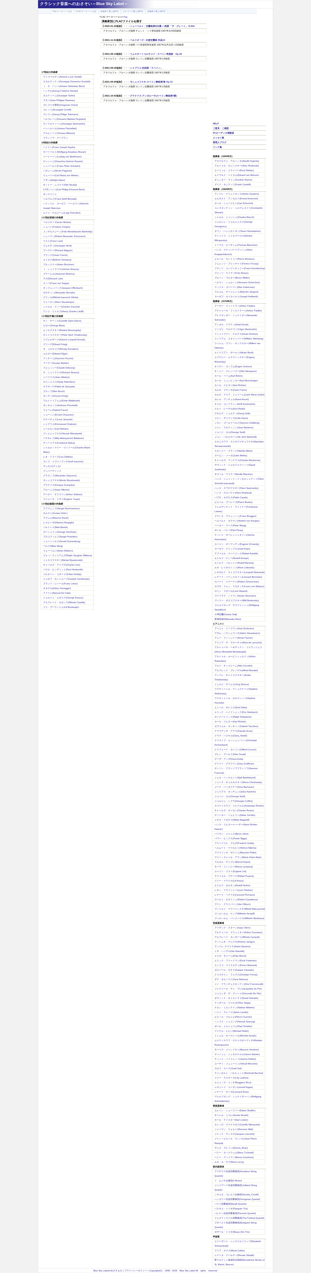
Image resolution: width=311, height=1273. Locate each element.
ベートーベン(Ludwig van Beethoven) (62, 156)
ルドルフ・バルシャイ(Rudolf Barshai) (234, 563)
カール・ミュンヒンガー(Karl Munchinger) (236, 380)
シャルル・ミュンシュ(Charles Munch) (234, 217)
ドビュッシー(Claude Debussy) (59, 367)
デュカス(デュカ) (52, 466)
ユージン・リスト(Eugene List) (230, 871)
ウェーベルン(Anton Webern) (58, 550)
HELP (216, 123)
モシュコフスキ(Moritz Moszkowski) (61, 480)
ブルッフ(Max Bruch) (54, 391)
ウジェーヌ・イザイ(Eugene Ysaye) (61, 499)
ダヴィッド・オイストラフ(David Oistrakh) (236, 998)
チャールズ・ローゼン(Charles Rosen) (234, 810)
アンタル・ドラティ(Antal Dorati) (231, 324)
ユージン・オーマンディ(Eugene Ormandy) (236, 544)
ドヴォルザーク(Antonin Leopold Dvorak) (64, 339)
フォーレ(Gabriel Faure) (55, 410)
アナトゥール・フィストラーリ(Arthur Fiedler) (238, 310)
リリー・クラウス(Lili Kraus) (229, 880)
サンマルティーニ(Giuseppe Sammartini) (64, 123)
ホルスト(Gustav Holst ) (55, 513)
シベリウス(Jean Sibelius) (56, 377)
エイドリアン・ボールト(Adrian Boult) (233, 352)
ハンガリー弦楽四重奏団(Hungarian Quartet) (237, 1199)
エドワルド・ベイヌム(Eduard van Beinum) (236, 175)
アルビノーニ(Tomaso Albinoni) (59, 133)
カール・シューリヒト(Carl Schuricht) (233, 203)
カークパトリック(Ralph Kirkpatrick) (233, 717)
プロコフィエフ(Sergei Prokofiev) (60, 536)
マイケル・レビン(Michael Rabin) (231, 1031)
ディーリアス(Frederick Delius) (59, 443)
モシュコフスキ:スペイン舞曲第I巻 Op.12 (151, 81)
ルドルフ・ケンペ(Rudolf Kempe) (231, 558)
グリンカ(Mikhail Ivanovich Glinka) (60, 297)
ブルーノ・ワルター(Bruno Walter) (232, 277)
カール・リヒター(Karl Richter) (230, 385)
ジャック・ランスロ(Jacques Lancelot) (234, 1134)
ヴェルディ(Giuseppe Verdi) (57, 245)
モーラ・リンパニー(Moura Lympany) (233, 866)
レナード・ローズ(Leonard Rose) (231, 1092)
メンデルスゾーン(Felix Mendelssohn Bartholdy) (67, 231)
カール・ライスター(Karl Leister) (231, 1120)
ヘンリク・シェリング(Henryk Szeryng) (234, 1021)
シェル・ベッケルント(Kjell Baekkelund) (235, 777)
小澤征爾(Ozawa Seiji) (225, 614)
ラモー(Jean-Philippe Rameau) (59, 100)
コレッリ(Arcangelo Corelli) (57, 109)
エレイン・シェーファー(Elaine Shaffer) (234, 1110)
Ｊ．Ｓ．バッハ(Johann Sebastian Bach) (64, 86)
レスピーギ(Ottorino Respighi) (58, 522)
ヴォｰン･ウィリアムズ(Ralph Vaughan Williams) (67, 555)
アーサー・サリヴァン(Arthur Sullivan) (62, 494)
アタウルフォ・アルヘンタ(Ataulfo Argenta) (236, 161)
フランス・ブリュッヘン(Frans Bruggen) (235, 516)
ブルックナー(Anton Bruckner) (58, 264)
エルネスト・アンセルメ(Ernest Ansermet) (236, 198)
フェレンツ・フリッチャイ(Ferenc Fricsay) (236, 263)
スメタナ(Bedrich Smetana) (57, 259)
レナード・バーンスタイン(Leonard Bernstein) (238, 577)
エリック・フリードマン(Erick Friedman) (235, 960)
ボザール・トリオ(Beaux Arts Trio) (232, 1232)
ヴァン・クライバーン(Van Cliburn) (232, 904)
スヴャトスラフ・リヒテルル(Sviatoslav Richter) (239, 805)
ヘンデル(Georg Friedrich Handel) (60, 91)
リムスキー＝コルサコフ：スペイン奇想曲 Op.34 (156, 54)
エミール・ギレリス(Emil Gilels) (230, 707)
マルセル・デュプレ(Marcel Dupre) (232, 862)
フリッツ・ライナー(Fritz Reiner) (231, 273)
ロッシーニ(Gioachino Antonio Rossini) (63, 161)
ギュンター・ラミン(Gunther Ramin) (233, 179)
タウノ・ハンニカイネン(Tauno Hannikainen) (237, 231)
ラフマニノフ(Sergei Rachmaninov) (61, 508)
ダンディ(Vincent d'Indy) (55, 396)
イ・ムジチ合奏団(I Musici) (228, 1180)
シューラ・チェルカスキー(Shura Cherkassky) (238, 782)
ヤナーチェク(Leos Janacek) (58, 419)
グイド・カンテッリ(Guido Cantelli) (232, 184)
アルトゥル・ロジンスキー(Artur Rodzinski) (236, 165)
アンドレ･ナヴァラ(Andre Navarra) (232, 946)
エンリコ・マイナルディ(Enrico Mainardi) (235, 965)
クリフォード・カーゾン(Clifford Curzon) (235, 749)
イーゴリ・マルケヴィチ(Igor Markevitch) (235, 329)
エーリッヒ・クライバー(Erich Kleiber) (234, 170)
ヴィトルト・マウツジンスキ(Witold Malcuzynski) (239, 909)
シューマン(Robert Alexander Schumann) (64, 236)
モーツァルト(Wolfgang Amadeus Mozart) (64, 152)
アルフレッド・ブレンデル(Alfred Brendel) (236, 670)
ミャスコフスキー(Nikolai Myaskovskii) (63, 560)
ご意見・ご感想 (221, 128)
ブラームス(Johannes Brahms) (59, 274)
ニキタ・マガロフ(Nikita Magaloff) (231, 819)
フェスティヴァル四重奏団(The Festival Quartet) (239, 1218)
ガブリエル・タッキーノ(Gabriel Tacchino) (236, 726)
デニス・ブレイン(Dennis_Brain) (231, 1148)
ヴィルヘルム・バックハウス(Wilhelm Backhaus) (239, 918)
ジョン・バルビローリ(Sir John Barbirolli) (235, 437)
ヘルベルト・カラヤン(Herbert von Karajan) (236, 520)
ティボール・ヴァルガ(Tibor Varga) (232, 1002)
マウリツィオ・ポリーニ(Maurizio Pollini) (235, 852)
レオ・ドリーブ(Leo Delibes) (58, 456)
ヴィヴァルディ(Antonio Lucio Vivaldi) (62, 76)
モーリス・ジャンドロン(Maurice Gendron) (236, 1049)
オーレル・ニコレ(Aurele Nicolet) (231, 1115)
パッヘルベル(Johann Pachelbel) (60, 128)
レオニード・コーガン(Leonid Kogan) (233, 1087)
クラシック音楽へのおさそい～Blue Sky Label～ (84, 3)
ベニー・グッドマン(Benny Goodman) (234, 1157)
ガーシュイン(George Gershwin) (59, 532)
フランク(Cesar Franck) (55, 255)
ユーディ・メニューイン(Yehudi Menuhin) (236, 1063)
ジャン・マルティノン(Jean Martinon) (233, 427)
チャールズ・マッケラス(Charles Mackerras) (237, 460)
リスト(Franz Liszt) (53, 241)
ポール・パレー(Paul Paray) (228, 530)
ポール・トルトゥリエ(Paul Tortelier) (233, 1026)
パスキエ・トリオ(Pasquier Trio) (231, 1208)
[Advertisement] (67, 42)
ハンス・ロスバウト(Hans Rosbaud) (233, 492)
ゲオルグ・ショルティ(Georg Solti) (232, 413)
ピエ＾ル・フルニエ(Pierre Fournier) (233, 1017)
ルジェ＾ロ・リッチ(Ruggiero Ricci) (232, 1082)
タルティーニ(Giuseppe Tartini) (59, 95)
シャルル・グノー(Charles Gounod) (61, 306)
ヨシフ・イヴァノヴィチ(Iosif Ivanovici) (63, 461)
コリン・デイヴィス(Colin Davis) (231, 418)
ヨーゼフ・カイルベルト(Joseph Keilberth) (236, 296)
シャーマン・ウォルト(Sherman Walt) (233, 1129)
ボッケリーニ (50, 194)
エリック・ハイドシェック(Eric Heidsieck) (236, 712)
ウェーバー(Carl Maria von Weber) (61, 175)
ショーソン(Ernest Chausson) (58, 414)
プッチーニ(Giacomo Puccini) (58, 358)
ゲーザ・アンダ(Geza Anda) (228, 759)
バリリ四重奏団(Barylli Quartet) (230, 1204)
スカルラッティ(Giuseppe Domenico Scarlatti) (66, 81)
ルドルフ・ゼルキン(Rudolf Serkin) (232, 885)
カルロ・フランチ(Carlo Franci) (230, 390)
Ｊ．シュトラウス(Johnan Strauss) (61, 269)
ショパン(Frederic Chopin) (56, 227)
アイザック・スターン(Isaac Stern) (232, 927)
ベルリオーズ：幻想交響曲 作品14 (147, 40)
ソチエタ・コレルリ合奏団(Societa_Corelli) (236, 1194)
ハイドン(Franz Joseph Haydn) (59, 147)
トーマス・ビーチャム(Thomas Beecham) (236, 245)
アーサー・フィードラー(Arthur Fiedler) (234, 306)
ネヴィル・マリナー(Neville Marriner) (233, 474)
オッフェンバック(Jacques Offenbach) (63, 288)
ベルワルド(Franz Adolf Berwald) (60, 199)
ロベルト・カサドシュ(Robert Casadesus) (236, 899)
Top (125, 17)
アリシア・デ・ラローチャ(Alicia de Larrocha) (238, 642)
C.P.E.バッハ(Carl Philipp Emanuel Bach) (64, 189)
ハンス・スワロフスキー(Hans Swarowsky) (236, 488)
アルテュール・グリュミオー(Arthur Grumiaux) (238, 932)
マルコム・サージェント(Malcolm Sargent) (236, 291)
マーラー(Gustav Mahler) (56, 363)
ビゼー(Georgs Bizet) (54, 325)
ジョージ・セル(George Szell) (229, 432)
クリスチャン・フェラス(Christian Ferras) (236, 974)
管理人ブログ (219, 142)
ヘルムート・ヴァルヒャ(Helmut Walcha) (235, 848)
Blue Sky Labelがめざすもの (107, 1270)
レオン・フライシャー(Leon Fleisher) (233, 890)
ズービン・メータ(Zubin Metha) (230, 455)
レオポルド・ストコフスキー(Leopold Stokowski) (239, 572)
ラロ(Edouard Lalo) (53, 278)
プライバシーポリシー (135, 1270)
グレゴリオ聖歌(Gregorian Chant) (60, 105)
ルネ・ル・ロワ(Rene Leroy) (229, 1162)
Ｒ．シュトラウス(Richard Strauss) (61, 372)
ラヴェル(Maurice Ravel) (56, 518)
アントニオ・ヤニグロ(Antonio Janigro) (234, 941)
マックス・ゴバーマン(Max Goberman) (234, 287)
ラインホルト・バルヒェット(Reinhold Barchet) (238, 1073)
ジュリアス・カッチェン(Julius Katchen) (235, 791)
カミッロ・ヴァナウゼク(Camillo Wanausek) (237, 1124)
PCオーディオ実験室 (223, 133)
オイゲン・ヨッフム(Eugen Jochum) (233, 366)
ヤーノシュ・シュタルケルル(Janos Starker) (237, 1054)
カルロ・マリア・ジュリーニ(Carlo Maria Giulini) (239, 394)
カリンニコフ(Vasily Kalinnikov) (59, 382)
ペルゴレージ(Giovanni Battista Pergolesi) (64, 119)
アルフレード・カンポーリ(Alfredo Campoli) (237, 937)
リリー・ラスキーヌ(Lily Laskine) (231, 1077)
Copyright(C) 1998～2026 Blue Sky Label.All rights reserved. (183, 1270)
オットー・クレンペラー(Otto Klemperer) (235, 371)
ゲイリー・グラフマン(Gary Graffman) (234, 763)
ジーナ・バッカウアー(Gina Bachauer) (234, 787)
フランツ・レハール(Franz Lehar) (60, 583)
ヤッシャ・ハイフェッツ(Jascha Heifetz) (235, 1059)
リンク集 (217, 147)
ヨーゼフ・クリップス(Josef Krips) (232, 548)
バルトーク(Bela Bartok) (55, 527)
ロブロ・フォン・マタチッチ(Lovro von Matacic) (239, 586)
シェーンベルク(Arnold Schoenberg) (61, 541)
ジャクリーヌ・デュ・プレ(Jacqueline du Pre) (238, 988)
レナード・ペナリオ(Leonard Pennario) (234, 894)
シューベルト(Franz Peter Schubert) (61, 166)
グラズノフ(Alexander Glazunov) (60, 475)
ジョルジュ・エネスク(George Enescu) (63, 597)
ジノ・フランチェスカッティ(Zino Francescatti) (238, 984)
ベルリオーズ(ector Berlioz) (57, 222)
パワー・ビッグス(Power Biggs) (230, 838)
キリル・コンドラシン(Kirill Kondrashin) (234, 404)
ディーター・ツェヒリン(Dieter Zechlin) (234, 815)
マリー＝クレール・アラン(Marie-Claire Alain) (237, 857)
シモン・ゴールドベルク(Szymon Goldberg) (236, 422)
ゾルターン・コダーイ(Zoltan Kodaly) (62, 574)
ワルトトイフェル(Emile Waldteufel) (61, 400)
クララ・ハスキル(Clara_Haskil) (230, 735)
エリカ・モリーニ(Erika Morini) (230, 956)
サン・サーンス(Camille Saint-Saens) (62, 320)
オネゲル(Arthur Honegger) (57, 588)
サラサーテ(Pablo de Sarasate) (59, 386)
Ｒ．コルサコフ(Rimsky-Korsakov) (60, 349)
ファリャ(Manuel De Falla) (57, 593)
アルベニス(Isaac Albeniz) (56, 489)
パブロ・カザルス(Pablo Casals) (231, 497)
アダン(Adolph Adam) (54, 180)
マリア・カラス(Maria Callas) (229, 1250)
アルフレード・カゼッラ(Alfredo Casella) (64, 602)
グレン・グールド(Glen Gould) (230, 754)
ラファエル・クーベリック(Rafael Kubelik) (236, 553)
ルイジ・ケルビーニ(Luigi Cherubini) (62, 212)
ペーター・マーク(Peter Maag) (230, 525)
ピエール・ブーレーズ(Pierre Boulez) (233, 502)
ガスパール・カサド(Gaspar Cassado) (234, 970)
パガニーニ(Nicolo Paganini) (57, 170)
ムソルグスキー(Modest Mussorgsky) (62, 330)
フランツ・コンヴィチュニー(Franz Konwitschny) (239, 268)
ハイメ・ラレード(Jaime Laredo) (231, 1012)
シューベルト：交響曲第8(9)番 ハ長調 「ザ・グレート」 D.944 (162, 26)
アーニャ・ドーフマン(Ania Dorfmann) (234, 628)
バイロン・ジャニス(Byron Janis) (231, 833)
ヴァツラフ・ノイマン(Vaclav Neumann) (235, 595)
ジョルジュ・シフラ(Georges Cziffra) (233, 801)
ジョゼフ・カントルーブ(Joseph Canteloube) (66, 579)
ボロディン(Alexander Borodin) (59, 292)
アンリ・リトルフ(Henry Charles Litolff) (63, 311)
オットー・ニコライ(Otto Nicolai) (60, 184)
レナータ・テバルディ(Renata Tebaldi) (234, 1255)
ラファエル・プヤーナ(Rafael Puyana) (234, 876)
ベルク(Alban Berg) (53, 546)
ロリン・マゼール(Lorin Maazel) (231, 591)
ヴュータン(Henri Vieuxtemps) (58, 302)
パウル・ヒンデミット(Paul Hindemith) (63, 569)
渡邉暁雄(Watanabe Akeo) (227, 619)
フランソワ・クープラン (55, 137)
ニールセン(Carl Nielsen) (56, 428)
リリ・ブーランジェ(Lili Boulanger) (61, 607)
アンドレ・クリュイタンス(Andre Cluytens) (236, 194)
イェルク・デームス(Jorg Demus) (231, 684)
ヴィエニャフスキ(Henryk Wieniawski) (62, 433)
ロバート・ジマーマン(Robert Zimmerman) (236, 581)
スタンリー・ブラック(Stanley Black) (233, 450)
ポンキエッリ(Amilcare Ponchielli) (60, 405)
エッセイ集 (218, 137)
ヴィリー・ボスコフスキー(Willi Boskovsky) (236, 600)
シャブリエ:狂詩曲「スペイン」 (146, 68)
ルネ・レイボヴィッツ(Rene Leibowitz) (234, 567)
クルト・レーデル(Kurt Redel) (229, 408)
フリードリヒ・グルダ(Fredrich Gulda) (234, 843)
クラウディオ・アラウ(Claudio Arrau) (233, 731)
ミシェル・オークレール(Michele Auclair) (235, 1035)
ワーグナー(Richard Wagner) (58, 250)
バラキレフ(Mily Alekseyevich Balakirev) (63, 438)
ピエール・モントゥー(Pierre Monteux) (234, 259)
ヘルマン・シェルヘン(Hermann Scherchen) (237, 282)
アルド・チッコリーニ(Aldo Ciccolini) (233, 665)
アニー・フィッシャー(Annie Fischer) (233, 637)
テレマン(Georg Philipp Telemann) (60, 114)
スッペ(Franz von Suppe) (56, 283)
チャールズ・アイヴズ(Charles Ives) (61, 564)
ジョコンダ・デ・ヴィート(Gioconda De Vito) (237, 993)
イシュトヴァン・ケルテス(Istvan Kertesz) (236, 334)
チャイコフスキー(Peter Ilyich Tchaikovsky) (65, 335)
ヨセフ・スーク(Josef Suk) (228, 1068)
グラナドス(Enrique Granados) (59, 485)
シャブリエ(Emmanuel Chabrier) (60, 424)
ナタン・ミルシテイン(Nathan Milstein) (234, 1007)
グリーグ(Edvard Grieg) (55, 344)
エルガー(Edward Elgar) (55, 353)
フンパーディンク (52, 471)
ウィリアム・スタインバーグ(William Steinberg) (238, 338)
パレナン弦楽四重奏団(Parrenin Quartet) (235, 1213)
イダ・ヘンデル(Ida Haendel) (229, 951)
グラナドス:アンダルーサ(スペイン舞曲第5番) (153, 95)
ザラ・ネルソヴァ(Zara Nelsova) (231, 979)
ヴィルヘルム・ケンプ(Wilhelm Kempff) (234, 913)
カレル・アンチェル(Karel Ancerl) (231, 399)
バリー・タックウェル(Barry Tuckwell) (234, 1152)
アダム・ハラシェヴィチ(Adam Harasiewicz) (237, 633)
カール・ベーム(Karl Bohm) (228, 376)
